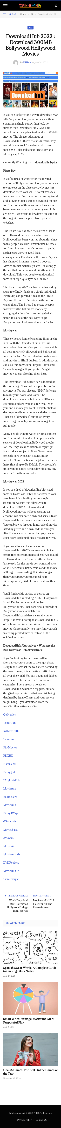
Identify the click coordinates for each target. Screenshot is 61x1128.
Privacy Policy (24, 1119)
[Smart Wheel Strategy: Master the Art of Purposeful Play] (30, 998)
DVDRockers (11, 862)
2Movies (8, 837)
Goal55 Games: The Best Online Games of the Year (30, 1071)
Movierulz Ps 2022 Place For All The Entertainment (43, 904)
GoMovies (9, 714)
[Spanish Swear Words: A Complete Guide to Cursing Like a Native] (30, 947)
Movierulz (9, 788)
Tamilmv (8, 739)
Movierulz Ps (11, 871)
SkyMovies (10, 747)
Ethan (27, 62)
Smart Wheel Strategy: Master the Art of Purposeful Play (28, 1020)
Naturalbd (9, 764)
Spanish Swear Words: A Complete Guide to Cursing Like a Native (29, 969)
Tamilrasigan (11, 879)
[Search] (56, 5)
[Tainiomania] (30, 5)
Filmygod (9, 772)
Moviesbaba (10, 829)
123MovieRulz (11, 780)
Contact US (41, 1119)
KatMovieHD (11, 731)
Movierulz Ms (11, 854)
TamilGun (9, 722)
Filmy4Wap (10, 813)
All (30, 28)
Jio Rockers (10, 796)
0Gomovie (9, 821)
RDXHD (8, 755)
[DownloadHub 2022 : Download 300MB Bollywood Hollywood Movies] (30, 89)
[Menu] (5, 5)
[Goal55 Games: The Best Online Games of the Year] (30, 1049)
